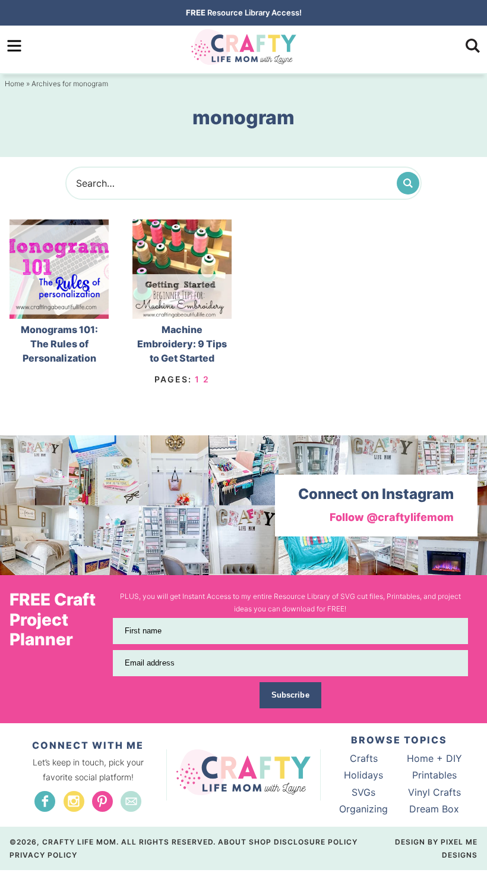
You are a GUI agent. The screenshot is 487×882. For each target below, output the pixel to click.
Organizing (363, 809)
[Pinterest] (102, 801)
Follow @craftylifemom (392, 517)
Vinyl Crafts (434, 792)
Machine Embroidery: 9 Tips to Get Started (182, 344)
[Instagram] (74, 801)
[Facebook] (44, 801)
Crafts (364, 758)
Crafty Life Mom (243, 47)
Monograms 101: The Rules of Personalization (59, 344)
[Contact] (131, 801)
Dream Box (434, 809)
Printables (434, 775)
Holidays (363, 775)
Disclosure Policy (316, 841)
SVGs (363, 792)
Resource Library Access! (244, 12)
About (232, 841)
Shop (260, 841)
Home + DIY (434, 758)
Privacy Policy (43, 854)
